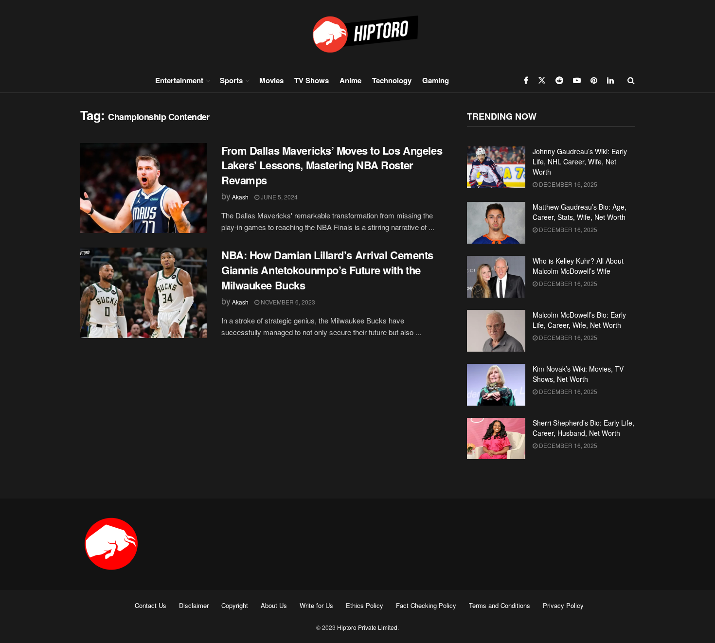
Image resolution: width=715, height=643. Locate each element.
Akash (240, 197)
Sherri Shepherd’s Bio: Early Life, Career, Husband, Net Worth (583, 428)
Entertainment (179, 80)
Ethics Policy (364, 605)
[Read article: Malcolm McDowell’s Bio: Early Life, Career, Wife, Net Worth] (496, 331)
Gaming (435, 80)
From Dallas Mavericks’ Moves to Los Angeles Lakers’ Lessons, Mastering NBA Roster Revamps (331, 165)
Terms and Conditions (499, 605)
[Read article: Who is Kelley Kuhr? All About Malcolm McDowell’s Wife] (496, 277)
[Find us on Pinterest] (593, 80)
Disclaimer (194, 605)
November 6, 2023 (287, 302)
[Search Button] (631, 80)
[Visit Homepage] (357, 34)
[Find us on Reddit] (559, 80)
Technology (391, 80)
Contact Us (150, 605)
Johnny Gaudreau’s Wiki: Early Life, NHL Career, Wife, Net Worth (580, 161)
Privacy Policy (563, 605)
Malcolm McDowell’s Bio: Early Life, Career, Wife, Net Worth (579, 320)
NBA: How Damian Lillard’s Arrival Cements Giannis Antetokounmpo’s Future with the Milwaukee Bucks (327, 270)
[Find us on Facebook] (526, 80)
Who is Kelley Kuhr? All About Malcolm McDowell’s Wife (578, 266)
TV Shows (311, 80)
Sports (231, 80)
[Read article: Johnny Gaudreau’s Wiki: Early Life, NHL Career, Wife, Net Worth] (496, 167)
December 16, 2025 (567, 184)
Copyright (234, 605)
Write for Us (316, 605)
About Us (274, 605)
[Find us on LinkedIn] (610, 80)
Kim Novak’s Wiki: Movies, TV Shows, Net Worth (578, 374)
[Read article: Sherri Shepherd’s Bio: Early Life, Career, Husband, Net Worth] (496, 439)
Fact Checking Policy (426, 605)
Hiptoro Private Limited (367, 627)
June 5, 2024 (278, 197)
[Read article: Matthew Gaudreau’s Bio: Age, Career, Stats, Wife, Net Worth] (496, 223)
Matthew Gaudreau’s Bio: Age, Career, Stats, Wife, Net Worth (579, 212)
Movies (271, 80)
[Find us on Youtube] (577, 80)
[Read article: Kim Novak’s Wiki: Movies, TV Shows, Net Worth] (496, 385)
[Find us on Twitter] (542, 80)
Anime (350, 80)
